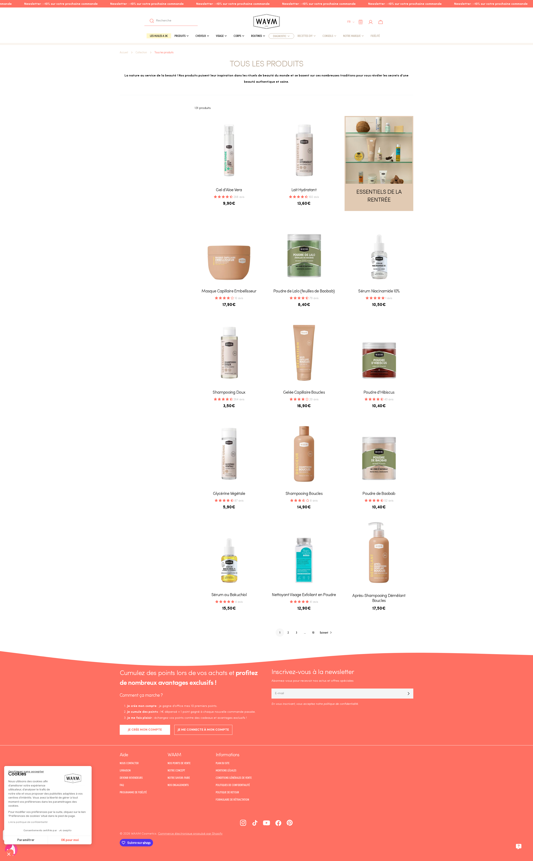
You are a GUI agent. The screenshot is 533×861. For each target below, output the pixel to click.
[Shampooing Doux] (229, 352)
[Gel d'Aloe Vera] (229, 150)
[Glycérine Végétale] (229, 454)
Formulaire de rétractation (232, 799)
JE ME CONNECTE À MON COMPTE (203, 729)
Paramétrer (26, 840)
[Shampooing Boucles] (304, 454)
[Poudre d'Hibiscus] (379, 352)
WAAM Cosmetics (143, 833)
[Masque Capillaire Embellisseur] (229, 251)
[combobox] (171, 21)
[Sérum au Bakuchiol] (229, 555)
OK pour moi (70, 840)
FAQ (122, 785)
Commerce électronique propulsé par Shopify (190, 833)
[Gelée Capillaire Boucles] (304, 352)
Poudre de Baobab (378, 494)
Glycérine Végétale (229, 494)
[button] (9, 854)
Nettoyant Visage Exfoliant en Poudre (304, 595)
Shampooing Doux (229, 393)
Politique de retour (227, 792)
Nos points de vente (179, 763)
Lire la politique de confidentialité (27, 822)
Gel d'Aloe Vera (229, 190)
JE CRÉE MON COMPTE (145, 729)
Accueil (124, 52)
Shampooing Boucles (304, 494)
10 (313, 632)
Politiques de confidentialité (233, 785)
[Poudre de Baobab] (379, 454)
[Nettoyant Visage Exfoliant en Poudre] (304, 555)
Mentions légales (226, 770)
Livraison (125, 770)
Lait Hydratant (303, 190)
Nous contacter (129, 763)
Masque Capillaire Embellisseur (229, 291)
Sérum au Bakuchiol (229, 595)
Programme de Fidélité (133, 792)
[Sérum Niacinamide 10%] (379, 251)
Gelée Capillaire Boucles (304, 393)
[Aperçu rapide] (257, 125)
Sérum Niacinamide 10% (379, 291)
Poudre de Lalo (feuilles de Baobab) (304, 291)
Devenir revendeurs (131, 778)
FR (349, 22)
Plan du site (222, 763)
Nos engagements (178, 785)
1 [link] (279, 632)
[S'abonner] (408, 693)
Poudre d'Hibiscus (379, 393)
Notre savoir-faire (179, 778)
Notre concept (176, 770)
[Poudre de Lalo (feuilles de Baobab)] (304, 251)
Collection (141, 52)
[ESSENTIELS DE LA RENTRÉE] (379, 150)
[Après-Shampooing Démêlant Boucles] (379, 555)
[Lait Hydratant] (304, 150)
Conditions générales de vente (234, 778)
